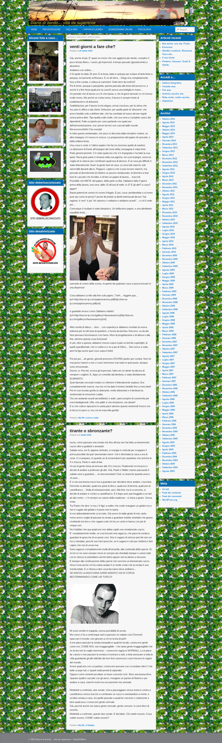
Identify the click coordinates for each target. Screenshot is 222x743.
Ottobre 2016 (168, 119)
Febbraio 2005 (169, 453)
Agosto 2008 (168, 313)
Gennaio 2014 (169, 140)
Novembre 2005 (170, 431)
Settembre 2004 (170, 467)
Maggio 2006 (168, 410)
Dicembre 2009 (169, 255)
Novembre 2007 (170, 345)
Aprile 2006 (167, 413)
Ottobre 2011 (168, 191)
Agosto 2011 (168, 194)
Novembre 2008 (170, 302)
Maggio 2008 (168, 323)
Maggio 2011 (168, 201)
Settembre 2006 (170, 395)
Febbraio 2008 (169, 334)
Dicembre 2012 (169, 158)
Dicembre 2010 (169, 212)
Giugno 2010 (168, 234)
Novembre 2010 (170, 216)
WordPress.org (169, 500)
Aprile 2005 (167, 449)
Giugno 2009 (168, 277)
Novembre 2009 (170, 259)
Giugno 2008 (168, 320)
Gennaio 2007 (169, 381)
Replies (90, 725)
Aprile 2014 (167, 137)
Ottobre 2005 (168, 435)
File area (166, 90)
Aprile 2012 (167, 176)
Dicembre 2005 (169, 428)
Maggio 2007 (168, 367)
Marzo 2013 (168, 155)
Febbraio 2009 (169, 291)
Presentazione (51, 29)
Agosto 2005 (168, 442)
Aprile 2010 (167, 241)
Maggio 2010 (168, 237)
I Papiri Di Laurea (93, 29)
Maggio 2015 (168, 126)
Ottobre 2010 (168, 219)
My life (81, 418)
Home (34, 29)
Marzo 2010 (168, 245)
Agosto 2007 (168, 356)
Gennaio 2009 (169, 295)
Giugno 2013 (168, 151)
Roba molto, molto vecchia (175, 97)
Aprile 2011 (167, 205)
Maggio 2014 (168, 133)
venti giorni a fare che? (92, 46)
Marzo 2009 (168, 288)
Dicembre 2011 (169, 184)
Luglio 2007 (168, 360)
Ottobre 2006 (168, 392)
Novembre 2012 (170, 162)
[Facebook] (192, 11)
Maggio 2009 (168, 280)
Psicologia (144, 29)
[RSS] (187, 11)
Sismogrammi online (120, 29)
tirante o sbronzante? (91, 430)
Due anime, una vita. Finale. (176, 43)
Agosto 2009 (168, 270)
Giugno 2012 (168, 173)
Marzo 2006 (168, 417)
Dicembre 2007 (169, 341)
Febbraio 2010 (169, 248)
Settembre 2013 (170, 147)
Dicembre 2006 (169, 385)
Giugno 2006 (168, 406)
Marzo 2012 (168, 180)
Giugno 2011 (168, 198)
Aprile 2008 (167, 327)
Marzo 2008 (168, 331)
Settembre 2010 (170, 223)
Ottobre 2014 (168, 130)
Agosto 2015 (168, 122)
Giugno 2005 (168, 446)
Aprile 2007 (167, 370)
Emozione (167, 47)
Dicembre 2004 (169, 456)
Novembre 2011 (169, 187)
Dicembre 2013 (169, 144)
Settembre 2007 (170, 352)
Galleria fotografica (171, 83)
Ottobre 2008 (168, 306)
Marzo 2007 (168, 374)
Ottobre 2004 (168, 464)
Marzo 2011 (167, 209)
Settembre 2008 (170, 309)
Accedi (165, 489)
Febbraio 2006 (169, 421)
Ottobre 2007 (168, 349)
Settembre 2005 (170, 438)
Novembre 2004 (170, 460)
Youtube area (168, 86)
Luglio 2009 (168, 273)
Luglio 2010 (168, 230)
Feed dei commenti (172, 496)
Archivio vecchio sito (172, 94)
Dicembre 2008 (169, 298)
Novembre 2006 (170, 388)
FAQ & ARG (71, 29)
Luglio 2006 (168, 403)
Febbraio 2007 (169, 377)
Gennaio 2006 (169, 424)
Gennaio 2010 (169, 252)
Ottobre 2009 (168, 262)
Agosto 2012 (168, 169)
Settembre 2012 (170, 165)
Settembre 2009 (170, 266)
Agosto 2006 (168, 399)
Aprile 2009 (167, 284)
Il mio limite (168, 58)
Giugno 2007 (168, 363)
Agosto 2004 (168, 471)
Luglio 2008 (168, 316)
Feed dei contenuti (171, 492)
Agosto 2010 (168, 227)
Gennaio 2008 (169, 338)
